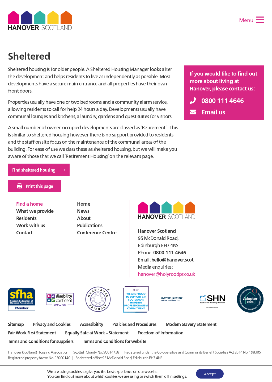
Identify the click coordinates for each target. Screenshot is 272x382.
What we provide (34, 210)
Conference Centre (96, 232)
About (83, 218)
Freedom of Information (160, 332)
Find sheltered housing (34, 170)
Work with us (30, 225)
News (83, 210)
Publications (90, 225)
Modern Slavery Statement (191, 324)
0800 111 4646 (222, 100)
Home (83, 203)
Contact (24, 232)
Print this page (39, 186)
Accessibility (91, 324)
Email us (213, 111)
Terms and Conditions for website (114, 341)
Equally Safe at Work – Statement (96, 332)
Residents (26, 218)
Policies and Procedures (134, 324)
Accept (210, 373)
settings (179, 376)
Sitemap (16, 324)
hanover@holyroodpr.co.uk (166, 274)
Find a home (29, 203)
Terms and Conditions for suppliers (41, 341)
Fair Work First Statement (32, 332)
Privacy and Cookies (51, 324)
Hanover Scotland (40, 20)
